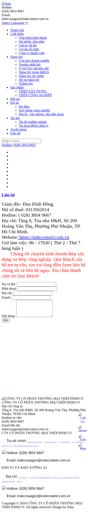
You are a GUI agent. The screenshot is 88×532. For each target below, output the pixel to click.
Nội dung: (8, 316)
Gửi (5, 320)
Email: (6, 297)
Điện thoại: (9, 288)
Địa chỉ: (7, 293)
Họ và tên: (9, 284)
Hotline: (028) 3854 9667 (19, 145)
